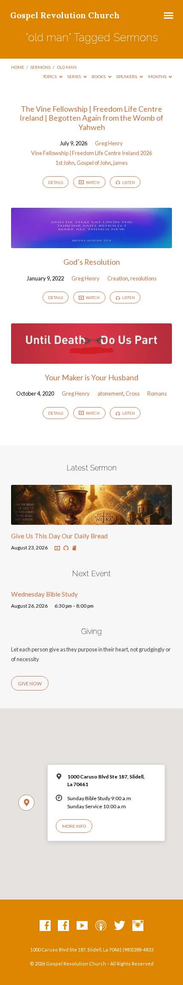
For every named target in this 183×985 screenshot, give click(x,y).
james (120, 162)
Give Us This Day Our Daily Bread (59, 536)
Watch (92, 182)
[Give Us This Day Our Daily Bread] (91, 519)
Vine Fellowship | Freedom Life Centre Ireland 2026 (91, 153)
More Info (74, 826)
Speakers (127, 76)
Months (157, 76)
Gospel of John (94, 162)
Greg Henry (109, 143)
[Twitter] (119, 925)
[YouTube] (82, 925)
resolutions (143, 278)
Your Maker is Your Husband (91, 377)
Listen (128, 182)
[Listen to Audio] (66, 548)
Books (99, 76)
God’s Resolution (91, 261)
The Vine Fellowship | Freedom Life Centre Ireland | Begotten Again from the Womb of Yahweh (91, 118)
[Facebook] (45, 925)
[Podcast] (100, 925)
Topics (50, 76)
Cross (133, 393)
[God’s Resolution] (91, 243)
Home (17, 67)
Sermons (40, 67)
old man (67, 67)
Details (55, 182)
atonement (110, 393)
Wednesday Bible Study (44, 594)
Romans (157, 393)
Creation (117, 278)
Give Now (30, 683)
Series (74, 76)
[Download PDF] (74, 548)
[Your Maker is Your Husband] (91, 358)
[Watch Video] (57, 548)
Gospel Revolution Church (65, 15)
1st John (64, 162)
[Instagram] (137, 925)
